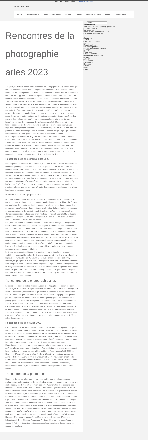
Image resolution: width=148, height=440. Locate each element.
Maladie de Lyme (33, 14)
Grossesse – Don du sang (93, 55)
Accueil (19, 14)
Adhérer (86, 59)
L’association (121, 14)
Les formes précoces (91, 47)
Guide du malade (90, 54)
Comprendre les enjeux (52, 14)
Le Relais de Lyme (21, 6)
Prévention (87, 52)
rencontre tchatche (90, 28)
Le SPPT (86, 50)
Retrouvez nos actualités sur (74, 1)
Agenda (68, 14)
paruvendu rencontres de (93, 33)
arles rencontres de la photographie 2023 (99, 26)
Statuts (86, 66)
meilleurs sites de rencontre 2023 (96, 32)
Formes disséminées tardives (94, 48)
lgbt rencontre (88, 30)
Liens (85, 68)
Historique (87, 64)
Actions (79, 14)
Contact (108, 14)
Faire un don (88, 61)
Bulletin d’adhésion (93, 14)
